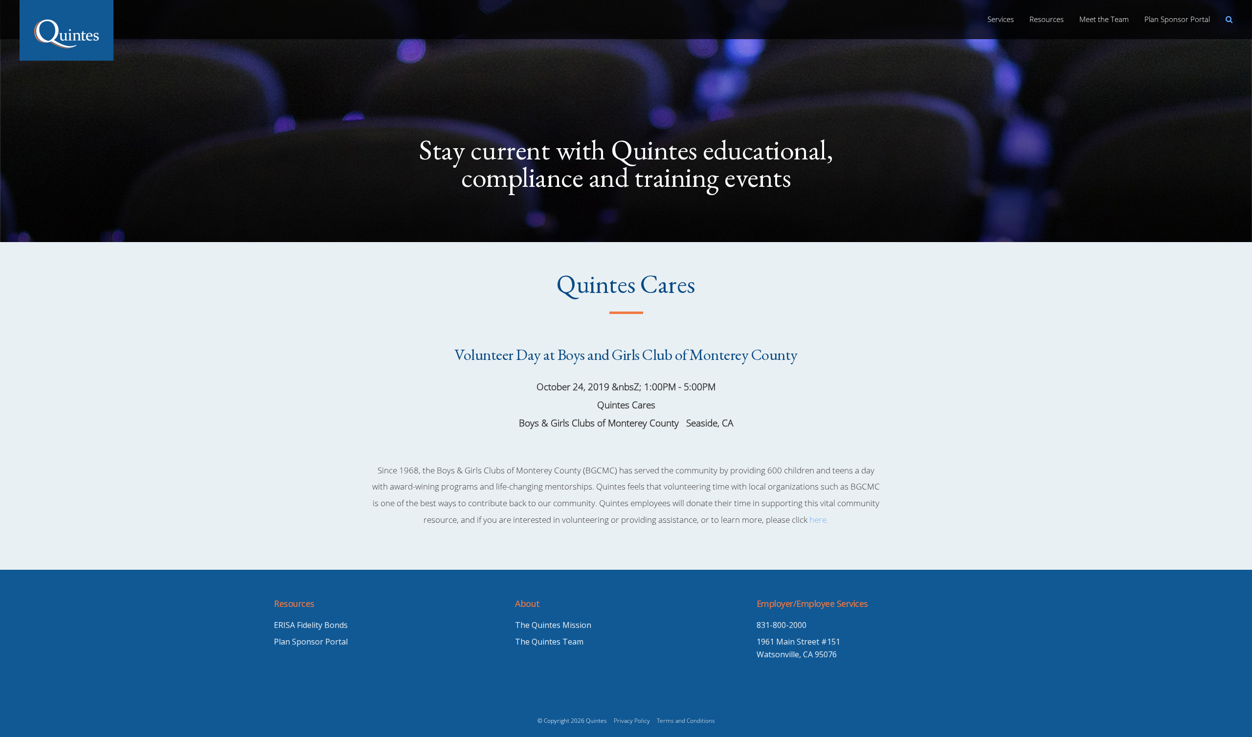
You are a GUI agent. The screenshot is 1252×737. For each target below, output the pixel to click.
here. (818, 519)
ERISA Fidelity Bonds (311, 625)
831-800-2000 (781, 625)
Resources (1046, 19)
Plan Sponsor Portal (1177, 19)
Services (1000, 19)
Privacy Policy (632, 720)
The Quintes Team (549, 641)
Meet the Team (1104, 19)
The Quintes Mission (553, 625)
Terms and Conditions (686, 720)
